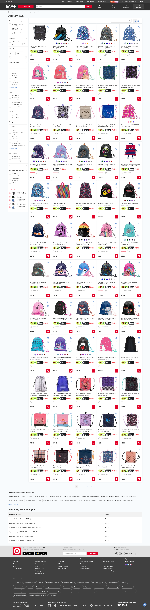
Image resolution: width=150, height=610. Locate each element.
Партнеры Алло (107, 564)
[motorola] (95, 605)
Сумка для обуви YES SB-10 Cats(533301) (21, 207)
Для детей (16, 106)
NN (14, 71)
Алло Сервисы (84, 564)
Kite (14, 80)
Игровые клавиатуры (113, 587)
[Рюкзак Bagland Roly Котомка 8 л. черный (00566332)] (131, 344)
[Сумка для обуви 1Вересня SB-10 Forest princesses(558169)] (85, 72)
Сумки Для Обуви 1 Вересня (90, 496)
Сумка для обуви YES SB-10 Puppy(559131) (38, 86)
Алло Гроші (61, 561)
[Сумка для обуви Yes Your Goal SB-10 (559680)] (108, 72)
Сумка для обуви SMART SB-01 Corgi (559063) (130, 125)
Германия (15, 176)
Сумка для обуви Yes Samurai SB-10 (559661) (61, 466)
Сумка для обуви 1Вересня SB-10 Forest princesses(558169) (85, 86)
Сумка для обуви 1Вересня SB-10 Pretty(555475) (62, 86)
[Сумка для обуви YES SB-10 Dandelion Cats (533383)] (108, 112)
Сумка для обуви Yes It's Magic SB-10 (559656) (107, 466)
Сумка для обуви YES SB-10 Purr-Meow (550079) (84, 125)
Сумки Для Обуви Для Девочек (110, 496)
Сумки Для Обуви (27, 496)
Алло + (15, 41)
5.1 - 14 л (15, 117)
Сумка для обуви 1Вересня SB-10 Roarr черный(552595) (85, 358)
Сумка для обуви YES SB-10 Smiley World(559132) (106, 204)
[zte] (85, 605)
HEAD (15, 82)
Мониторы (77, 587)
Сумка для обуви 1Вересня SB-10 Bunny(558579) (107, 358)
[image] (61, 43)
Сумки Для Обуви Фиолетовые (87, 500)
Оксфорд (15, 141)
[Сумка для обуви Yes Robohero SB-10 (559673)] (131, 384)
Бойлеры (65, 591)
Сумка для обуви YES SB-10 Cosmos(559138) (129, 243)
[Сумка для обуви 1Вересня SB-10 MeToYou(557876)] (108, 308)
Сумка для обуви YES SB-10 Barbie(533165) (38, 318)
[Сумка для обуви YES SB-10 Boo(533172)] (85, 151)
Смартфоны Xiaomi (30, 582)
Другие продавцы (18, 44)
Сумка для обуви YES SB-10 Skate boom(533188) (21, 204)
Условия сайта (39, 573)
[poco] (76, 605)
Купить (48, 59)
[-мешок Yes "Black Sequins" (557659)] (40, 33)
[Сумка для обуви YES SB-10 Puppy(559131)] (40, 72)
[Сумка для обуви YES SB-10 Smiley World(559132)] (108, 190)
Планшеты (95, 582)
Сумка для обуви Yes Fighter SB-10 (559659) (85, 466)
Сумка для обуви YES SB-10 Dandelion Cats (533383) (106, 125)
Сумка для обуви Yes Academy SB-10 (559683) (107, 394)
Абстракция (16, 156)
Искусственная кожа (18, 132)
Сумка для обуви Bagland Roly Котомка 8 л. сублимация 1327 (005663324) (39, 394)
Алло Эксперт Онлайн (86, 561)
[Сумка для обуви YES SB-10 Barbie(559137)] (131, 269)
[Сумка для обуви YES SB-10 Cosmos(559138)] (131, 230)
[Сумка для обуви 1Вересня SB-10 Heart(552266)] (40, 344)
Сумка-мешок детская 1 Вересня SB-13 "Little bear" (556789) (130, 164)
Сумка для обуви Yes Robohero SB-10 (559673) (130, 394)
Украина (15, 185)
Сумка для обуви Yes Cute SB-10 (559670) (39, 430)
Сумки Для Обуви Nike (55, 496)
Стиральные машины (129, 591)
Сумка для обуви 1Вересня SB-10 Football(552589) (39, 204)
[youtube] (130, 553)
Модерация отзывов (41, 571)
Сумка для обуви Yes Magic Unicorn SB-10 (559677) (84, 430)
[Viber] (126, 564)
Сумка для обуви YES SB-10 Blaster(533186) (106, 282)
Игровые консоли (127, 587)
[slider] (10, 57)
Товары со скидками (18, 32)
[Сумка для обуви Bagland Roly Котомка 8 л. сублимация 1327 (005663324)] (40, 384)
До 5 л (15, 115)
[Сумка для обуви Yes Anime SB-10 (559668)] (62, 112)
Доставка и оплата (40, 561)
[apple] (55, 605)
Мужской (15, 97)
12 (91, 486)
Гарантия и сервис (40, 564)
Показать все (13, 87)
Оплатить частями (63, 566)
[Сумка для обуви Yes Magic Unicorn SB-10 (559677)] (85, 420)
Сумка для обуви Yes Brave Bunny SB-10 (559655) (129, 466)
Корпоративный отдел (109, 571)
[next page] (95, 486)
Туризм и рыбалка (15, 12)
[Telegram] (128, 564)
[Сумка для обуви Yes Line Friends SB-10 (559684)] (85, 384)
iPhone (41, 582)
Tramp (14, 75)
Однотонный (16, 158)
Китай (15, 180)
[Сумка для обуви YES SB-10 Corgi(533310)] (62, 269)
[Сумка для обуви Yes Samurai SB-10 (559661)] (62, 456)
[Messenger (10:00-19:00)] (131, 564)
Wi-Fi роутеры (87, 587)
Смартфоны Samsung (52, 582)
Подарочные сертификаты (65, 571)
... (87, 486)
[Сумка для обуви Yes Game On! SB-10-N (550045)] (108, 420)
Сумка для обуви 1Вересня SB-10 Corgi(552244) (62, 358)
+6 (68, 43)
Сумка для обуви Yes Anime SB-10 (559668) (62, 125)
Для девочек (17, 104)
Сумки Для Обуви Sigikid (16, 500)
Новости (15, 564)
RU (141, 1)
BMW (14, 84)
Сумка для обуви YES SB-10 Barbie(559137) (129, 282)
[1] (59, 55)
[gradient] (57, 43)
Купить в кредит (62, 568)
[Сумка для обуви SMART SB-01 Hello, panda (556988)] (85, 33)
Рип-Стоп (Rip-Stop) (18, 145)
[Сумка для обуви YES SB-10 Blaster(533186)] (108, 269)
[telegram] (126, 553)
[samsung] (65, 605)
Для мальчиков (17, 102)
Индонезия (16, 178)
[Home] (9, 12)
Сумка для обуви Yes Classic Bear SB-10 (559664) (38, 466)
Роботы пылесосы (86, 591)
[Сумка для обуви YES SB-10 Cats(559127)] (85, 269)
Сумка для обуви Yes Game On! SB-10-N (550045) (107, 430)
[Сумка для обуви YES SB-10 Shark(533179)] (131, 190)
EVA (14, 130)
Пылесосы (75, 591)
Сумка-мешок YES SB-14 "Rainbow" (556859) (60, 204)
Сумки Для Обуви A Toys (129, 496)
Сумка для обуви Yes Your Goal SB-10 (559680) (107, 86)
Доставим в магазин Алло (17, 25)
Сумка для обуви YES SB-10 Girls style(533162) (62, 164)
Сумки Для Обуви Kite (40, 496)
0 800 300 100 (129, 562)
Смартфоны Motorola (83, 582)
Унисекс (15, 100)
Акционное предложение (17, 28)
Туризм (24, 12)
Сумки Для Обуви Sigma (50, 500)
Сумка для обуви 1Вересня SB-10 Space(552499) (85, 318)
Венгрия (15, 173)
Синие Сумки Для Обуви (106, 500)
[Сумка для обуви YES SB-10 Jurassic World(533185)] (85, 230)
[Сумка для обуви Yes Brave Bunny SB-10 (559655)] (131, 456)
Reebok (15, 77)
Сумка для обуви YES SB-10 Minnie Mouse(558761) (61, 243)
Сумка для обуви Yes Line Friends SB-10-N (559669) (60, 430)
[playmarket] (41, 553)
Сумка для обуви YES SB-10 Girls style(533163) (108, 243)
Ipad (103, 582)
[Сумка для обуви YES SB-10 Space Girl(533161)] (40, 151)
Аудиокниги (83, 566)
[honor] (108, 605)
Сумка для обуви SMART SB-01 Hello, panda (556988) (21, 200)
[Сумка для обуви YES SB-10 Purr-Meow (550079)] (85, 112)
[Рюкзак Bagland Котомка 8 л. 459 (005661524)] (85, 190)
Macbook (30, 587)
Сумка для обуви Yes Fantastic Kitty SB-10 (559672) (39, 125)
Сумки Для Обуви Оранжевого (124, 500)
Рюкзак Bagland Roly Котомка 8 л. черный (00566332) (131, 358)
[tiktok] (135, 553)
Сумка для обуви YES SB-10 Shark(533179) (129, 204)
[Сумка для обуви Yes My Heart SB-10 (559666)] (131, 420)
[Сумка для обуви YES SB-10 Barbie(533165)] (40, 308)
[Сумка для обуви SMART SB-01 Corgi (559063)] (131, 112)
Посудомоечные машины (112, 591)
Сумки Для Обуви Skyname (33, 500)
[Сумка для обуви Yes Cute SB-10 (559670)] (40, 420)
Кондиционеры (44, 591)
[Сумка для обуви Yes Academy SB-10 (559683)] (108, 384)
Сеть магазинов (17, 568)
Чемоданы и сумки (32, 12)
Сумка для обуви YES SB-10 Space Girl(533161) (38, 164)
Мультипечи (98, 591)
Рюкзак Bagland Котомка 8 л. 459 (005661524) (85, 204)
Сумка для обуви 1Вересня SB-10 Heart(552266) (39, 358)
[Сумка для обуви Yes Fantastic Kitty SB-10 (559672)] (40, 112)
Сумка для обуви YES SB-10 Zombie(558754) (106, 164)
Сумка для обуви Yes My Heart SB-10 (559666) (130, 430)
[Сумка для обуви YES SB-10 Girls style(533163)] (108, 230)
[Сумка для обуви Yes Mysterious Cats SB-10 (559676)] (131, 72)
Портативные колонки (30, 591)
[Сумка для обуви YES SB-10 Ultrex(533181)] (62, 33)
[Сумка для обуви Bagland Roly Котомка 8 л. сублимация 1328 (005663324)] (62, 384)
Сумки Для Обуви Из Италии (68, 500)
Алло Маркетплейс (108, 561)
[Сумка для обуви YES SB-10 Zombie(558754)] (108, 151)
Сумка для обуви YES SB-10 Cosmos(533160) (38, 282)
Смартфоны (17, 582)
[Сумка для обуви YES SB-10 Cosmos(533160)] (40, 269)
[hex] (64, 43)
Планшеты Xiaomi (113, 582)
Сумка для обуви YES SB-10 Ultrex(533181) (21, 196)
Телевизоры (66, 587)
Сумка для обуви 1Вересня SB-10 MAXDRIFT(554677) (130, 318)
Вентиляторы (56, 591)
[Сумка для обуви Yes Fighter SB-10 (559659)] (85, 456)
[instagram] (121, 553)
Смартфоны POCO (67, 582)
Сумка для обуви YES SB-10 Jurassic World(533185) (84, 243)
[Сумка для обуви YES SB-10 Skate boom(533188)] (108, 33)
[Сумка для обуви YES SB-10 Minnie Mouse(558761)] (62, 230)
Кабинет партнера (108, 568)
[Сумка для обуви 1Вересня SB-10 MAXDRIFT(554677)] (131, 308)
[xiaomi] (49, 605)
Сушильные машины (20, 595)
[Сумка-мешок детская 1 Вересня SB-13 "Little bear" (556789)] (131, 151)
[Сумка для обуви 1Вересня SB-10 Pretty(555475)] (62, 72)
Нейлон (15, 138)
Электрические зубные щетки (37, 595)
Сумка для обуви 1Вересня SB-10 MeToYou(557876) (107, 318)
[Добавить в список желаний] (48, 31)
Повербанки (53, 595)
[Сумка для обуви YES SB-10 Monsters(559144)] (40, 230)
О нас (14, 566)
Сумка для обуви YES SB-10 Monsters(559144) (38, 243)
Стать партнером (108, 566)
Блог (36, 566)
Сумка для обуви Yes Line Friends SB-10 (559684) (83, 394)
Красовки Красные (14, 496)
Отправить (37, 6)
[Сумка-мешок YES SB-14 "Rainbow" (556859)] (62, 190)
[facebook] (116, 553)
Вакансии (15, 561)
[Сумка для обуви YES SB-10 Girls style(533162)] (62, 151)
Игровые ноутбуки (19, 587)
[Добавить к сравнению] (48, 27)
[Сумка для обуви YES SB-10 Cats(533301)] (131, 33)
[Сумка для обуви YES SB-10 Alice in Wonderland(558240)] (62, 308)
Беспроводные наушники (53, 587)
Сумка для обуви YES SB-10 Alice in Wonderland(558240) (62, 318)
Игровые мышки (99, 587)
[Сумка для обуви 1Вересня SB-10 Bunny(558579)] (108, 344)
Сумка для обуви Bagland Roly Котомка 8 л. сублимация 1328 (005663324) (62, 394)
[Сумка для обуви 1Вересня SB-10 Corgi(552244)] (62, 344)
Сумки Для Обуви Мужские (72, 496)
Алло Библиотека (85, 568)
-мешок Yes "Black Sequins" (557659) (21, 193)
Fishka (59, 564)
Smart (14, 73)
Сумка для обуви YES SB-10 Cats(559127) (84, 282)
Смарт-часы (17, 591)
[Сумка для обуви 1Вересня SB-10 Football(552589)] (40, 190)
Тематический (17, 161)
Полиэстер (16, 143)
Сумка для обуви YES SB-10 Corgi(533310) (61, 282)
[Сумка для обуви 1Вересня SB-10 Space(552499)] (85, 308)
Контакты (15, 571)
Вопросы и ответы (40, 568)
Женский (15, 95)
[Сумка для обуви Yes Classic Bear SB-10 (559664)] (40, 456)
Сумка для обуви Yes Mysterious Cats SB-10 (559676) (130, 86)
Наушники (39, 587)
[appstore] (28, 553)
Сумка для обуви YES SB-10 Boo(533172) (84, 164)
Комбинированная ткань (17, 135)
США (14, 182)
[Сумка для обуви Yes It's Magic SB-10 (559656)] (108, 456)
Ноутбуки (123, 582)
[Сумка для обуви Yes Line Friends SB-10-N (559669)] (62, 420)
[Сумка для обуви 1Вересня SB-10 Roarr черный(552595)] (85, 344)
